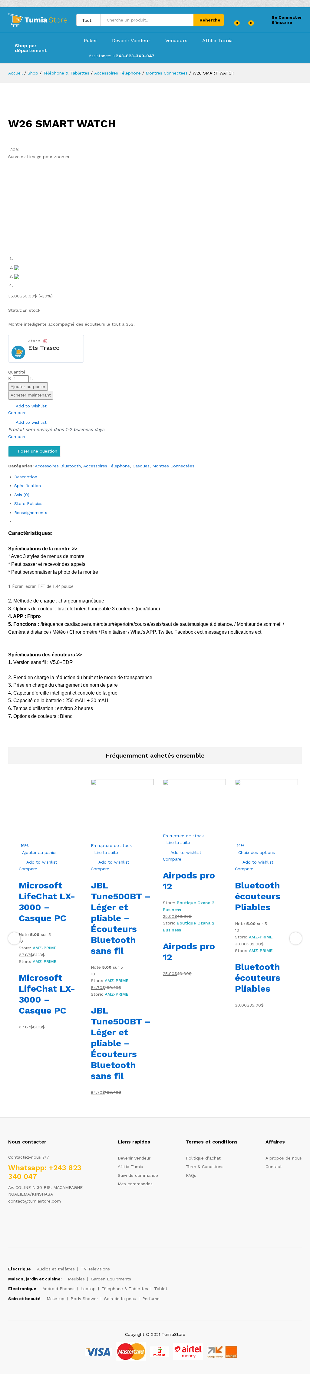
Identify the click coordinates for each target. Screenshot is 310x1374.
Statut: (15, 310)
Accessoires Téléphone (106, 465)
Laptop (88, 1288)
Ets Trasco (44, 347)
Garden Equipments (111, 1278)
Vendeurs (176, 40)
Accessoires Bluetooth (58, 465)
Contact (273, 1166)
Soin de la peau (120, 1298)
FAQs (191, 1175)
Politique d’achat (203, 1158)
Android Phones (58, 1288)
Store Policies (28, 503)
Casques (141, 465)
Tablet (160, 1288)
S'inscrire (282, 22)
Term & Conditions (204, 1166)
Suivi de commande (138, 1175)
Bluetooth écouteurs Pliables (257, 896)
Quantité (16, 372)
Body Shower (84, 1298)
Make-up (55, 1298)
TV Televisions (95, 1268)
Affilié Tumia (217, 40)
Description (25, 476)
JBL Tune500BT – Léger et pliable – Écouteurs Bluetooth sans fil (120, 918)
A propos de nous (283, 1158)
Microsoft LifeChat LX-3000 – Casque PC (47, 901)
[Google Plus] (28, 1219)
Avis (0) (21, 494)
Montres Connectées (173, 465)
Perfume (151, 1298)
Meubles (76, 1278)
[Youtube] (38, 1219)
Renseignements (30, 512)
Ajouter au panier (28, 386)
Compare (17, 412)
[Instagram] (47, 1219)
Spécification (27, 485)
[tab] (158, 476)
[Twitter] (19, 1219)
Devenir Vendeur (131, 40)
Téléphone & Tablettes (125, 1288)
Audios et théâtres (56, 1268)
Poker (90, 40)
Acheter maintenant (31, 395)
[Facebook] (10, 1219)
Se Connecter (287, 17)
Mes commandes (135, 1183)
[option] (50, 904)
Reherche (210, 20)
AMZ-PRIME (45, 947)
